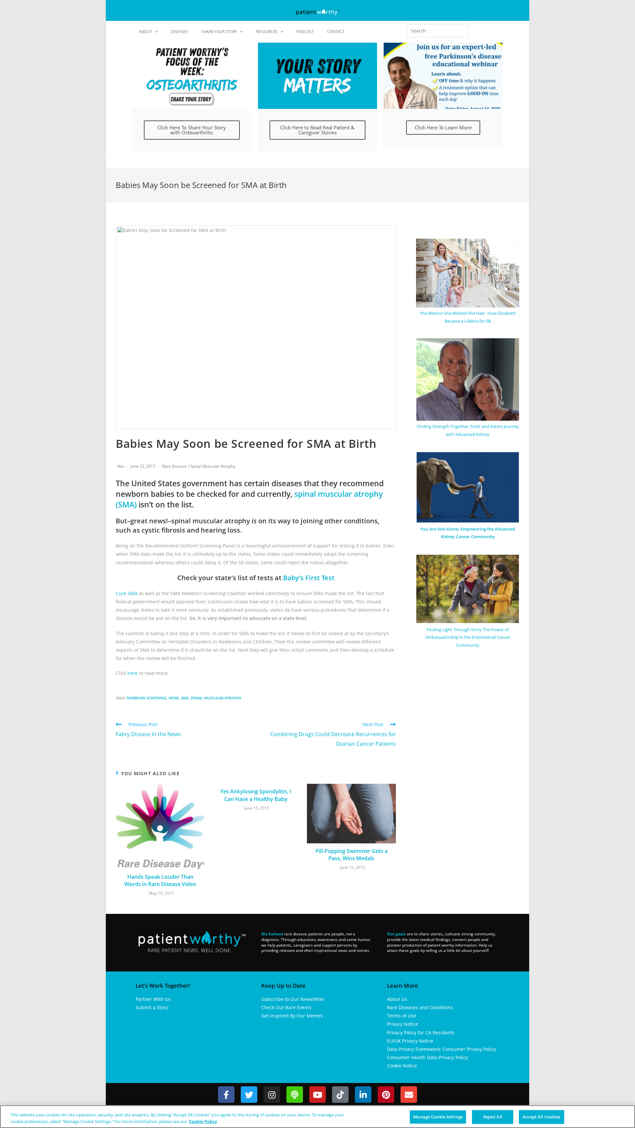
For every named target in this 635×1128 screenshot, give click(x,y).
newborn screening (147, 697)
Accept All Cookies (541, 1117)
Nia (120, 466)
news (174, 697)
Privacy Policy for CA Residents (420, 1032)
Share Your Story (219, 31)
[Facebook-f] (226, 1094)
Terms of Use (401, 1015)
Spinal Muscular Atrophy (212, 466)
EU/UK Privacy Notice (410, 1041)
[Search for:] (437, 30)
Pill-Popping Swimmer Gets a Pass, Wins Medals (352, 854)
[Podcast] (294, 1094)
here (133, 673)
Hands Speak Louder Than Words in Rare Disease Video (160, 880)
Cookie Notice (402, 1065)
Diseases (179, 31)
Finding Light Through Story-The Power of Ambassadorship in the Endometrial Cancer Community (467, 637)
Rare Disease (174, 466)
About (145, 31)
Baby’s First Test (308, 577)
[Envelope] (409, 1094)
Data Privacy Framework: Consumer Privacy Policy (441, 1049)
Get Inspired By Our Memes (292, 1015)
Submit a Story (152, 1007)
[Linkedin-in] (363, 1094)
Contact (336, 31)
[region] (317, 1116)
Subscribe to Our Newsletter (292, 999)
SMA (185, 697)
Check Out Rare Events (286, 1007)
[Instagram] (272, 1094)
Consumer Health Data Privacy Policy (427, 1057)
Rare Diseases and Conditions (420, 1007)
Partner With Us (153, 999)
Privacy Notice (402, 1024)
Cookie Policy (203, 1121)
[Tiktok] (340, 1094)
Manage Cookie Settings (438, 1117)
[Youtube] (317, 1094)
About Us (397, 999)
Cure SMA (127, 593)
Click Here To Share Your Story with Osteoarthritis (191, 130)
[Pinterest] (386, 1094)
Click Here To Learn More (443, 127)
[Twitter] (249, 1094)
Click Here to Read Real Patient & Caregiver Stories (317, 130)
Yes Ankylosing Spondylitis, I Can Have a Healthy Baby (255, 795)
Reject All (492, 1117)
